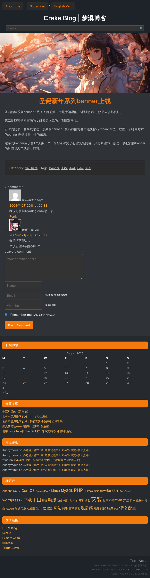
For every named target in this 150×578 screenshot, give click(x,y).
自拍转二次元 (10, 547)
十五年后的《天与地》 (16, 411)
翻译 (71, 508)
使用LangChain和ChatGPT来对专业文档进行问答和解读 (37, 431)
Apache (7, 490)
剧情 (44, 500)
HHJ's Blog (9, 528)
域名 (87, 500)
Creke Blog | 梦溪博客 (75, 18)
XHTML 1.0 (142, 569)
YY (22, 500)
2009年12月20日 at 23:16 (28, 235)
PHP (78, 490)
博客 (81, 500)
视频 (103, 508)
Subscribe (37, 6)
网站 (57, 507)
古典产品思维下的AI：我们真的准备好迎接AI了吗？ (33, 421)
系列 (88, 168)
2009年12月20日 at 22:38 (28, 205)
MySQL (67, 490)
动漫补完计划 (64, 500)
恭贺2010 (115, 500)
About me (13, 6)
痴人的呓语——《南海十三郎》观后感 (25, 426)
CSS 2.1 (128, 569)
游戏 (17, 508)
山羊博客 (7, 542)
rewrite (105, 491)
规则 (96, 508)
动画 (75, 500)
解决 (110, 508)
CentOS (28, 490)
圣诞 (72, 168)
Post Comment (19, 325)
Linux (55, 490)
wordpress (11, 500)
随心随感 (31, 168)
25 (25, 382)
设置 (116, 508)
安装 (96, 499)
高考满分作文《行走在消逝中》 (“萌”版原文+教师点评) (56, 450)
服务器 (140, 500)
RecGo (6, 533)
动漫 (52, 499)
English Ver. (62, 6)
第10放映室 (44, 508)
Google (39, 491)
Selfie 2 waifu (11, 538)
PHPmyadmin (91, 490)
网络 (65, 508)
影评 (105, 500)
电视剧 (31, 508)
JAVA (46, 490)
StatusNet (125, 490)
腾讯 (77, 508)
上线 (64, 168)
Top (133, 561)
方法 (126, 500)
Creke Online (100, 565)
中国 (37, 499)
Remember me (32, 315)
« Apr (5, 392)
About (143, 561)
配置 (132, 507)
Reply (13, 216)
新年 (80, 168)
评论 (123, 507)
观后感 (87, 507)
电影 (23, 508)
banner (54, 168)
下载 (28, 500)
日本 (132, 500)
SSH (115, 491)
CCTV (17, 490)
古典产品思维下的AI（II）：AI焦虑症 (25, 416)
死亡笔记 (10, 508)
